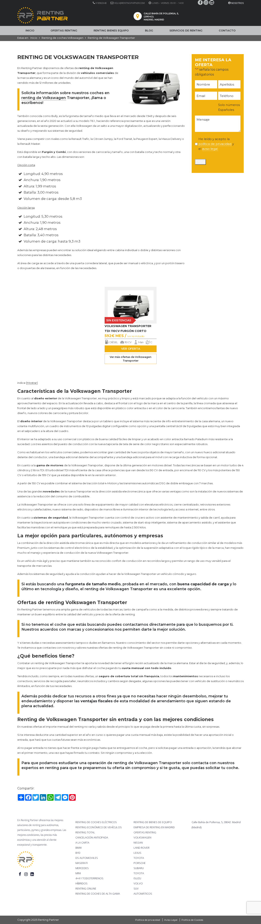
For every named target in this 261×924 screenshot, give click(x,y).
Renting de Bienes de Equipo (153, 822)
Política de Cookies (192, 919)
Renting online (85, 888)
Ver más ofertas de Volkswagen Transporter (130, 358)
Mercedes (82, 868)
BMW (78, 847)
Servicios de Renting (185, 30)
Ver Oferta (130, 349)
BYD (77, 853)
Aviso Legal (170, 919)
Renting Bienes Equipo (111, 30)
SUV (136, 888)
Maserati (81, 863)
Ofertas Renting (64, 30)
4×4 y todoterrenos (89, 878)
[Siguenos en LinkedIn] (211, 2)
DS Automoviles (86, 858)
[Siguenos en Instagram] (205, 2)
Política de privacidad (147, 919)
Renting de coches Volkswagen (62, 37)
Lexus (137, 853)
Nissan (138, 842)
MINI (78, 873)
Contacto (227, 30)
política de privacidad (214, 144)
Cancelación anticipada (91, 837)
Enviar (200, 162)
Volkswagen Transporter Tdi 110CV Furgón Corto (128, 328)
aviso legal (210, 149)
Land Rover (141, 847)
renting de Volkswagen (43, 98)
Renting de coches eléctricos (96, 822)
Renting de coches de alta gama (97, 893)
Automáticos (143, 893)
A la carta (82, 842)
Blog (149, 30)
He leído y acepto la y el (216, 144)
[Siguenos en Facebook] (200, 2)
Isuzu (137, 878)
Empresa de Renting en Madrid (154, 827)
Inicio (29, 30)
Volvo (138, 883)
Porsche (140, 863)
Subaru (139, 868)
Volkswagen (142, 837)
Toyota (139, 858)
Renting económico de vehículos (98, 827)
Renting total (85, 832)
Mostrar (32, 382)
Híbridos (81, 883)
